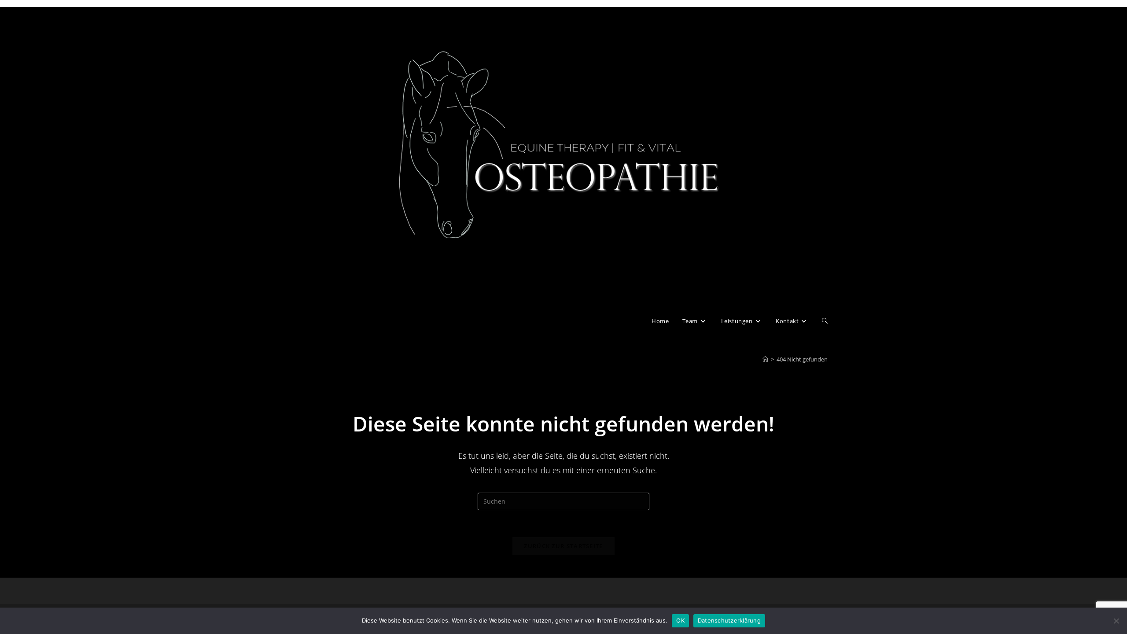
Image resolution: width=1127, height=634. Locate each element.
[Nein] (1116, 620)
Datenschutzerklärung (729, 620)
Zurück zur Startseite (563, 546)
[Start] (765, 359)
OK (680, 620)
